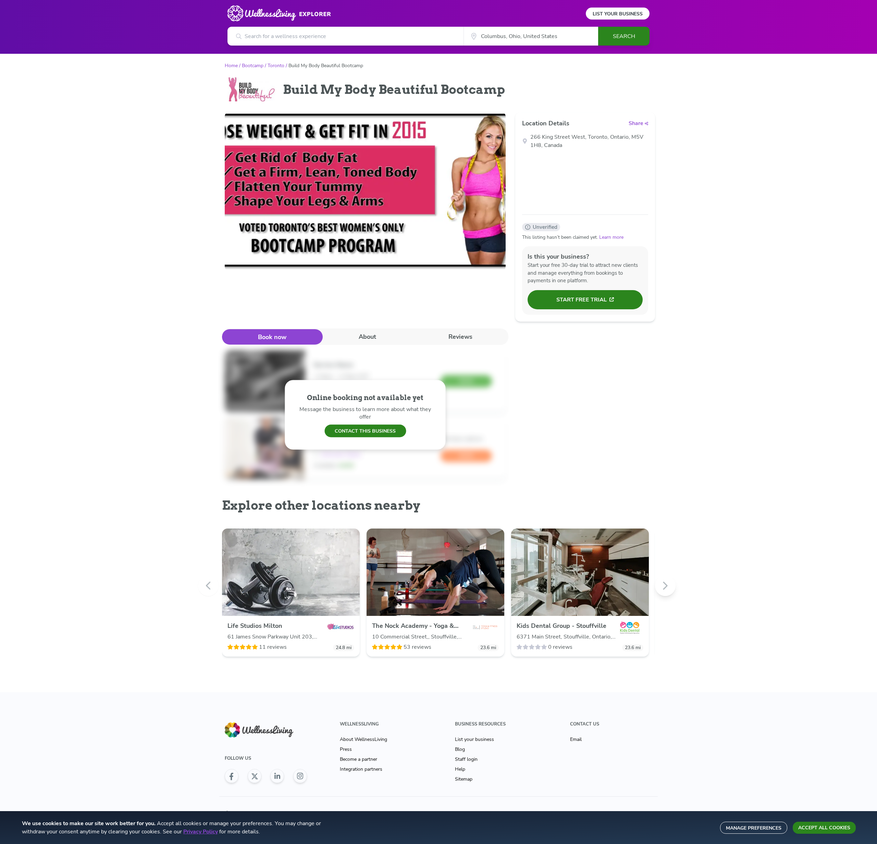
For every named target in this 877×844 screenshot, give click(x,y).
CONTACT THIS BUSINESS (365, 430)
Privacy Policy (200, 831)
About (367, 337)
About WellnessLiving (363, 739)
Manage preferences (753, 828)
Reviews (460, 337)
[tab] (272, 337)
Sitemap (463, 779)
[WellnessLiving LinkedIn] (277, 776)
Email (576, 739)
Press (346, 749)
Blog (460, 749)
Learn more (611, 237)
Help (460, 769)
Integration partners (361, 769)
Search (624, 36)
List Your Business (618, 14)
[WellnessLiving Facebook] (231, 776)
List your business (474, 739)
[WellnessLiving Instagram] (300, 776)
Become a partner (358, 759)
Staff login (466, 759)
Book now (272, 337)
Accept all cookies (824, 827)
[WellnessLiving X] (254, 776)
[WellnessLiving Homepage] (266, 730)
